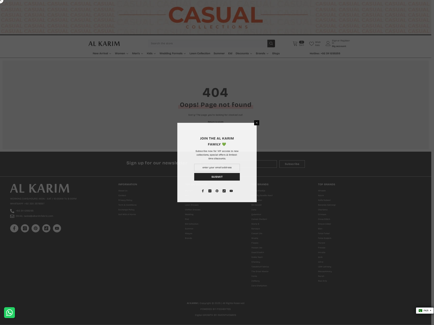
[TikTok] (264, 191)
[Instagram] (249, 191)
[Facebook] (242, 191)
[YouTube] (271, 191)
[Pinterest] (256, 191)
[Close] (296, 122)
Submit (257, 176)
